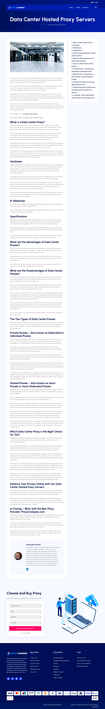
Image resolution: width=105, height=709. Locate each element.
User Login (95, 2)
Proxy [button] (71, 7)
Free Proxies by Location (84, 660)
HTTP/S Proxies (34, 663)
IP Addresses (77, 48)
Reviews (55, 666)
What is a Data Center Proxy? (82, 42)
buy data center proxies (30, 114)
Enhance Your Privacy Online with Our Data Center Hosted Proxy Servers (83, 89)
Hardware (75, 45)
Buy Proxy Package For (25, 628)
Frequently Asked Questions (61, 660)
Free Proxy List (81, 658)
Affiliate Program (58, 672)
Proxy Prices (33, 658)
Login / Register (58, 677)
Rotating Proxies (35, 669)
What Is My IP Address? (84, 663)
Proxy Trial (33, 672)
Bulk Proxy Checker (82, 666)
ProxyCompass (57, 705)
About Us (74, 705)
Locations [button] (85, 7)
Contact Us (56, 675)
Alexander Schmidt (33, 545)
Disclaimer (95, 707)
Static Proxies (34, 666)
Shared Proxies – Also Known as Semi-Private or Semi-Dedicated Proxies (83, 76)
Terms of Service (83, 705)
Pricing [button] (78, 7)
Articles (45, 24)
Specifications (77, 50)
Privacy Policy (93, 705)
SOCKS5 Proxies (35, 660)
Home (40, 24)
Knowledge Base (58, 658)
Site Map (56, 669)
